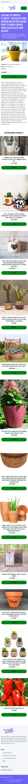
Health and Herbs (7, 753)
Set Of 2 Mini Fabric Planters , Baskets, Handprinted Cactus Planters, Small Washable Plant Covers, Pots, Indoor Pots (14, 215)
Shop (23, 8)
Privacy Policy (11, 781)
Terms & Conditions (18, 780)
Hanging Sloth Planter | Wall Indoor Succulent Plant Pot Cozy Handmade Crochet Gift (14, 159)
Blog (4, 761)
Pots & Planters (17, 64)
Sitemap (18, 781)
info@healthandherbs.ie (5, 1)
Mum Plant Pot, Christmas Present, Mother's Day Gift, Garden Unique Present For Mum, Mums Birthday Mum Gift (14, 614)
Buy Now (14, 76)
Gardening (10, 64)
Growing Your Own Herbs (9, 755)
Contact (10, 780)
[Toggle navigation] (2, 8)
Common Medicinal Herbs (9, 758)
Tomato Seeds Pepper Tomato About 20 (14, 708)
